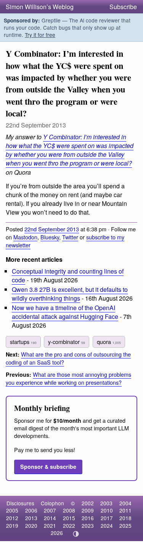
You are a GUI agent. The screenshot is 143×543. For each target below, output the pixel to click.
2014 (50, 518)
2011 (125, 510)
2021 (50, 525)
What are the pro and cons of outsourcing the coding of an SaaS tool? (68, 358)
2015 (69, 518)
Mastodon (25, 237)
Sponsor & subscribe (48, 466)
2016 (88, 518)
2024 (107, 525)
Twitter (70, 237)
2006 (31, 510)
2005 (12, 510)
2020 (31, 525)
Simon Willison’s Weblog (40, 6)
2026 (57, 533)
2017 (107, 518)
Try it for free (40, 34)
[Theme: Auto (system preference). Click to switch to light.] (76, 533)
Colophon (52, 503)
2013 (31, 518)
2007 (50, 510)
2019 (12, 525)
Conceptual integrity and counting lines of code (68, 275)
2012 (12, 518)
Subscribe (123, 6)
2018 (125, 518)
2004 (125, 503)
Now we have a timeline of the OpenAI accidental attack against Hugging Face (65, 312)
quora (109, 342)
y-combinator (66, 342)
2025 (125, 525)
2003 (106, 503)
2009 (88, 510)
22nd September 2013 (51, 229)
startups (23, 342)
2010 (107, 510)
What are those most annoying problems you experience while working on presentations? (68, 378)
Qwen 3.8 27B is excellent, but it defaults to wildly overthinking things (70, 294)
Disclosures (20, 503)
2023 (88, 525)
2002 (88, 503)
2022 (69, 525)
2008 (69, 510)
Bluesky (49, 237)
